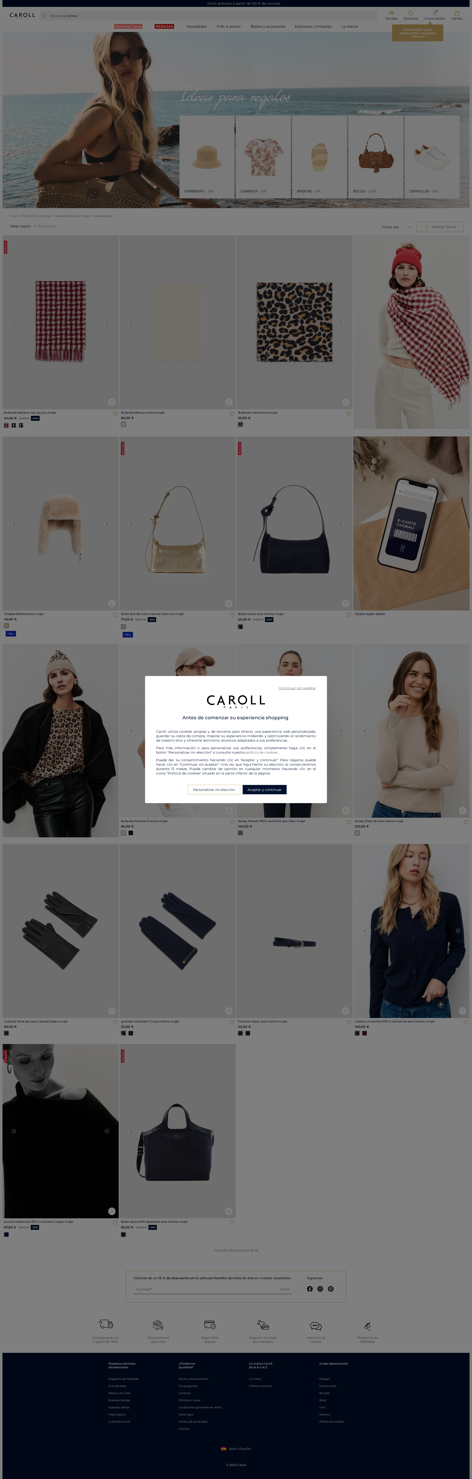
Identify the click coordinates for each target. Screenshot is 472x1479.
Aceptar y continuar (265, 789)
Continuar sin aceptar (297, 688)
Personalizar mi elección (214, 789)
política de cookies (262, 752)
